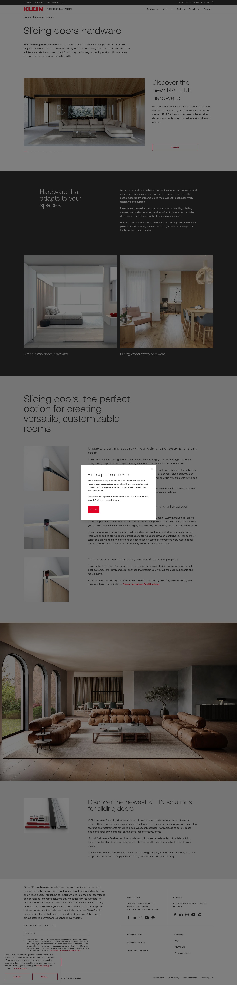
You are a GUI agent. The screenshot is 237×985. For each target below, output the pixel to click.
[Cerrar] (152, 469)
